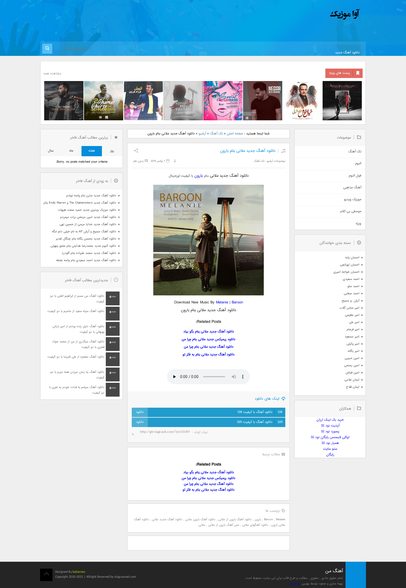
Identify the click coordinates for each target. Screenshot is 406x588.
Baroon (237, 302)
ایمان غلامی (351, 380)
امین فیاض (352, 372)
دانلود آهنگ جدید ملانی (167, 519)
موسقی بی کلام (350, 211)
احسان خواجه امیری (346, 272)
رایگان (330, 455)
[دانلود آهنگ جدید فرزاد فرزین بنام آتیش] (143, 100)
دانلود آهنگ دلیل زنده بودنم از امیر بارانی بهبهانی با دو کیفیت (78, 329)
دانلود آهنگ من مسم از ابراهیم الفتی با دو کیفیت (77, 298)
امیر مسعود (352, 336)
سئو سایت (330, 449)
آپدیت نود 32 (330, 426)
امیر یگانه (353, 351)
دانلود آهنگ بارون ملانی (200, 519)
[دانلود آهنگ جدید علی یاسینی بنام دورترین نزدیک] (63, 100)
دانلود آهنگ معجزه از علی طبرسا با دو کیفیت (76, 357)
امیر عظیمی (352, 315)
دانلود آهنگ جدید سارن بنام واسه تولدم (91, 195)
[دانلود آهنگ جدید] (299, 14)
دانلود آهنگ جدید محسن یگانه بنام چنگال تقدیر (86, 238)
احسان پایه (352, 257)
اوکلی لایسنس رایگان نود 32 (330, 437)
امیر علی (354, 322)
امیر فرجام (353, 329)
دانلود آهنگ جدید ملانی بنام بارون (247, 150)
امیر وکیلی (353, 344)
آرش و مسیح (350, 300)
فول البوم (355, 176)
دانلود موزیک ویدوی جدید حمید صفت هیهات (87, 210)
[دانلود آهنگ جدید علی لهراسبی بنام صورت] (222, 100)
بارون (199, 175)
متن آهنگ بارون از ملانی (223, 525)
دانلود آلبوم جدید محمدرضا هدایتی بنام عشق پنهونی (83, 246)
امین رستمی (351, 365)
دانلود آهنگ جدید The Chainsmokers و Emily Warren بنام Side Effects (79, 202)
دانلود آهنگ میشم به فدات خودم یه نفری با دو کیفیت (76, 390)
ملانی (202, 525)
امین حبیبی (352, 358)
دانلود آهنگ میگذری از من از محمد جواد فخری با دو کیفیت (78, 344)
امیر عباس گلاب (349, 308)
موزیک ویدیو (352, 199)
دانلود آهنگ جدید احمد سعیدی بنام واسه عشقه (86, 260)
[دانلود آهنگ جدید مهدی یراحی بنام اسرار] (183, 100)
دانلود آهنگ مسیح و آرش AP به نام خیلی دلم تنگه (84, 231)
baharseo (79, 572)
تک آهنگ (216, 134)
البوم (358, 163)
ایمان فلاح (352, 387)
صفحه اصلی (235, 134)
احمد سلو (353, 286)
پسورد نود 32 (330, 432)
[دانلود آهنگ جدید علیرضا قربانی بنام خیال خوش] (302, 100)
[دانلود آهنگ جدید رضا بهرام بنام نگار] (262, 100)
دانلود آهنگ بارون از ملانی (235, 519)
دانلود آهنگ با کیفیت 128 (259, 412)
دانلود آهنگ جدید (347, 53)
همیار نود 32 (330, 443)
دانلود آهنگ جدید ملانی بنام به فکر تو (208, 355)
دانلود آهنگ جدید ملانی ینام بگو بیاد (208, 332)
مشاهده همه (52, 74)
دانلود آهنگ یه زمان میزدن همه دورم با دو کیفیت (77, 375)
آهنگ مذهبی (352, 188)
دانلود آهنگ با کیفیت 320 (260, 422)
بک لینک (295, 583)
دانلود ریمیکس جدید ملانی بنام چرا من (208, 339)
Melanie (222, 302)
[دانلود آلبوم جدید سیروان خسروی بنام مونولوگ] (342, 100)
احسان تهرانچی (349, 264)
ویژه (358, 224)
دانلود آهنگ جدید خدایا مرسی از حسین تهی (88, 224)
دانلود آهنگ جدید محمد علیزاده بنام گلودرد (89, 253)
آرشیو (202, 134)
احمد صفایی (351, 293)
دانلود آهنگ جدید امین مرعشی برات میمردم (88, 217)
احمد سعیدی (351, 279)
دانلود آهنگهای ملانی (255, 525)
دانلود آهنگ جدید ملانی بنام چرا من (208, 347)
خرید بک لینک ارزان (330, 420)
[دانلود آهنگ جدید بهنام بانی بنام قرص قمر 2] (103, 100)
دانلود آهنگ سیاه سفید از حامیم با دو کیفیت (76, 311)
